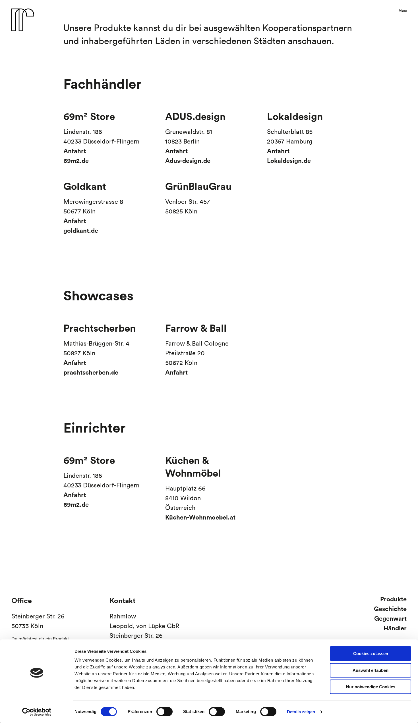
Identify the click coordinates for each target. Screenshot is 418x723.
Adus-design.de (187, 160)
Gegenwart (390, 618)
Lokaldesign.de (289, 160)
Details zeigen (301, 711)
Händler (395, 628)
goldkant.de (80, 230)
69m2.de (76, 160)
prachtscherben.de (90, 372)
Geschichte (390, 608)
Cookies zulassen (370, 653)
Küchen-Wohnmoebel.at (200, 517)
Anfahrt (74, 151)
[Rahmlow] (22, 30)
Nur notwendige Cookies (370, 686)
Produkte (393, 599)
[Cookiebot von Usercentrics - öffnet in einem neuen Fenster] (37, 712)
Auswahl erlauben (370, 670)
